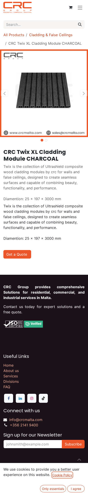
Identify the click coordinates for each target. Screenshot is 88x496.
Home (8, 365)
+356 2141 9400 (24, 425)
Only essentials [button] (53, 489)
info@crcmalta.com (25, 419)
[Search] (80, 24)
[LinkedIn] (20, 398)
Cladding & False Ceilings (50, 35)
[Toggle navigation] (80, 7)
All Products (13, 35)
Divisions (11, 381)
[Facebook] (8, 398)
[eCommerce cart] (70, 7)
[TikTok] (43, 398)
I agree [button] (76, 489)
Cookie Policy (62, 475)
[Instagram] (31, 398)
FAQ (6, 387)
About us (11, 370)
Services (10, 376)
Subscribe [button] (73, 444)
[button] (4, 93)
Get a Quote (17, 254)
